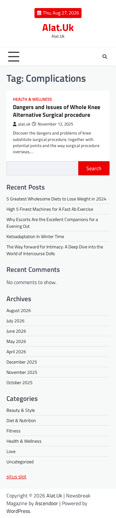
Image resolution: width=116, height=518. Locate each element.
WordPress (18, 511)
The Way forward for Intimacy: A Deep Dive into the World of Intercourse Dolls (54, 250)
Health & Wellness (32, 99)
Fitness (13, 430)
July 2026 (15, 320)
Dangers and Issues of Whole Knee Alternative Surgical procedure (56, 111)
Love (10, 451)
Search (94, 168)
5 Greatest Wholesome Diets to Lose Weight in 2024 (56, 198)
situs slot (16, 476)
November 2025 (21, 372)
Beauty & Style (20, 410)
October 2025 (19, 382)
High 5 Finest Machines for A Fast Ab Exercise (49, 209)
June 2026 (16, 331)
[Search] (105, 56)
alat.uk (24, 124)
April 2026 (16, 351)
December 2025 (21, 361)
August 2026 (18, 310)
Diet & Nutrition (21, 420)
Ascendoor (46, 503)
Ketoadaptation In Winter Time (35, 236)
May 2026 (16, 341)
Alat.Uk (58, 27)
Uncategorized (20, 461)
